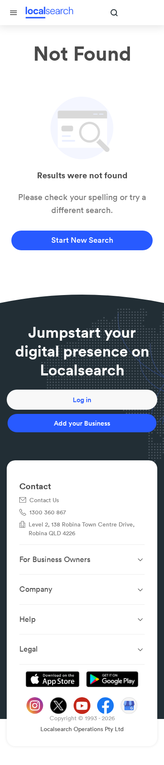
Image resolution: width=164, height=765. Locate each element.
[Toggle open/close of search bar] (114, 13)
